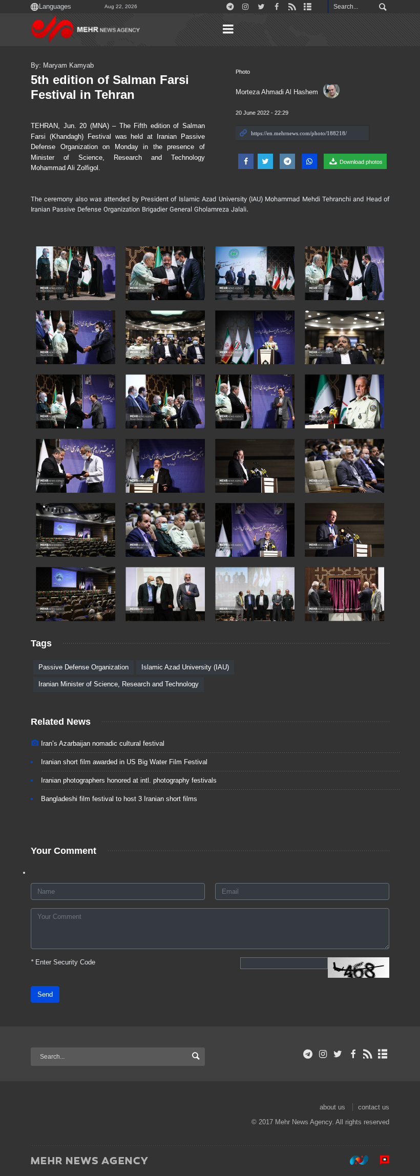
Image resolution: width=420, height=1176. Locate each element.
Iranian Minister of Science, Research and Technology (118, 684)
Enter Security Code (63, 962)
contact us (373, 1107)
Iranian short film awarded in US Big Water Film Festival (124, 762)
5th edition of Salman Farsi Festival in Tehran (110, 87)
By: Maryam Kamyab (62, 65)
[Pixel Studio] (379, 1160)
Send (45, 994)
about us (332, 1107)
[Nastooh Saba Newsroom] (354, 1160)
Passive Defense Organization (83, 667)
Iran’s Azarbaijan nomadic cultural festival (102, 743)
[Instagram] (323, 1054)
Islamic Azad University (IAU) (185, 667)
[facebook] (352, 1054)
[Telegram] (308, 1054)
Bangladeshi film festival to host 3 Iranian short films (119, 799)
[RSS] (368, 1054)
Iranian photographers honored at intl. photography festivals (129, 780)
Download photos (360, 162)
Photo (243, 72)
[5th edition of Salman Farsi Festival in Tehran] (75, 273)
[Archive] (382, 1054)
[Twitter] (337, 1054)
